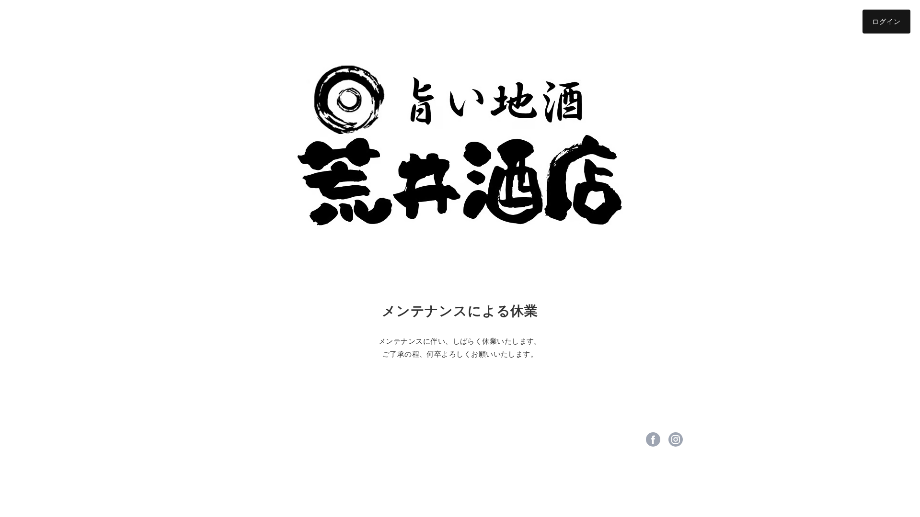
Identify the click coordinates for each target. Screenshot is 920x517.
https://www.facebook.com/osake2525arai (653, 439)
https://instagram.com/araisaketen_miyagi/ (675, 439)
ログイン (886, 21)
